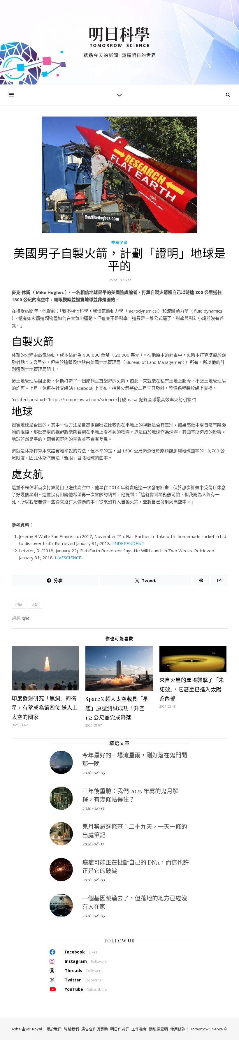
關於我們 (53, 1029)
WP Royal (33, 1029)
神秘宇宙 (119, 242)
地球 (18, 604)
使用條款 (177, 1029)
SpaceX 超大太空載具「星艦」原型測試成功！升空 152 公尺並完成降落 (116, 708)
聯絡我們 (71, 1029)
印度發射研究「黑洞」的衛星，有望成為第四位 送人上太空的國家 (45, 707)
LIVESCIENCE (67, 557)
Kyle (25, 618)
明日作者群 (119, 1029)
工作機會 (139, 1029)
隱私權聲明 (158, 1029)
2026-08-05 (93, 772)
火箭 (34, 604)
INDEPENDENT (128, 543)
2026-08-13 (93, 808)
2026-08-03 (93, 879)
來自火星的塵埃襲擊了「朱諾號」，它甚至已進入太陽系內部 (191, 689)
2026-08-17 (93, 844)
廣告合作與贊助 (94, 1029)
